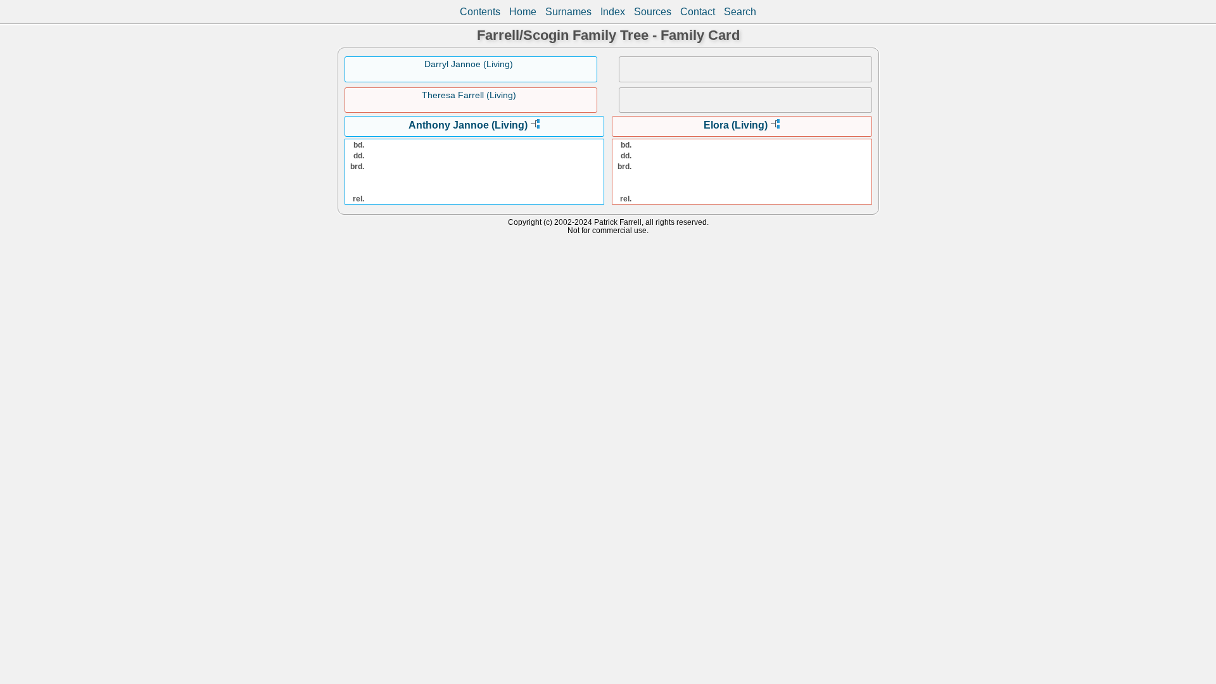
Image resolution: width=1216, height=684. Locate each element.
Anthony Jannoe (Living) (468, 125)
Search (740, 11)
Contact (697, 11)
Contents (480, 11)
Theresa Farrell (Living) (469, 95)
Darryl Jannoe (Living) (468, 64)
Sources (652, 11)
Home (522, 11)
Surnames (568, 11)
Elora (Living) (736, 125)
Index (612, 11)
